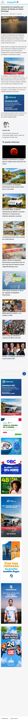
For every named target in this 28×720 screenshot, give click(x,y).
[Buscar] (24, 374)
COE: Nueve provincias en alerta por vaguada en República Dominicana (12, 293)
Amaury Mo (5, 14)
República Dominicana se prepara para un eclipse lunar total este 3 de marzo (14, 162)
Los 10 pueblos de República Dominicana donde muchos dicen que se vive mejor (13, 187)
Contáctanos (4, 718)
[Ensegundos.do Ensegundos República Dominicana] (12, 2)
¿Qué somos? (14, 718)
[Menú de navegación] (2, 2)
